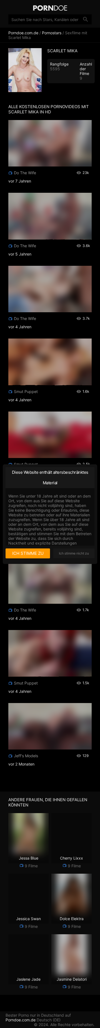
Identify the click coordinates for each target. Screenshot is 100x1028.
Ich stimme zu (28, 553)
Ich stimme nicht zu (74, 553)
